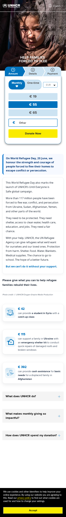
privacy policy (24, 498)
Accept (33, 510)
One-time (33, 83)
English (57, 6)
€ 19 (33, 96)
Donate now (33, 133)
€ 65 (33, 112)
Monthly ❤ (17, 84)
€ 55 (33, 104)
